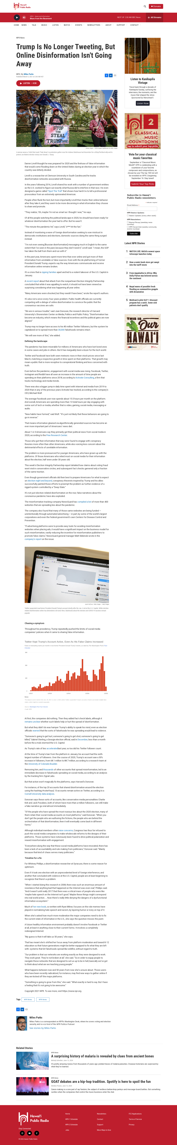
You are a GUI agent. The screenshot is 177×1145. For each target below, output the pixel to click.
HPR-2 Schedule (71, 1125)
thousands (48, 769)
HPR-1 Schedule (71, 1119)
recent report (32, 281)
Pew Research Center (56, 435)
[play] (17, 17)
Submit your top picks (142, 183)
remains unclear (32, 721)
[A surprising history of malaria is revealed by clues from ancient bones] (32, 1061)
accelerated (52, 748)
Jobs (67, 1130)
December (83, 739)
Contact (100, 1119)
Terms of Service (135, 1119)
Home (16, 25)
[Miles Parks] (21, 1023)
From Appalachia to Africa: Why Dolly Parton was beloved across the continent (143, 276)
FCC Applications (135, 1114)
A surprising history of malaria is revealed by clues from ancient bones (102, 1056)
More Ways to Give (104, 1130)
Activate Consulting (84, 377)
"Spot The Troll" (55, 191)
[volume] (24, 17)
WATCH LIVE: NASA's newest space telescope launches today (144, 252)
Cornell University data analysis (39, 794)
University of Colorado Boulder (42, 764)
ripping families (49, 272)
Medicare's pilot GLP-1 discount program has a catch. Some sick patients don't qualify (143, 303)
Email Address (133, 205)
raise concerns (66, 830)
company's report (33, 539)
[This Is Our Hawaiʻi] (143, 332)
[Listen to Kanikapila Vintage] (143, 56)
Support (100, 1125)
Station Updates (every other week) (142, 216)
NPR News (20, 38)
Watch (67, 25)
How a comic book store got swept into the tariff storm (144, 263)
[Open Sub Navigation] (29, 25)
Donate (157, 6)
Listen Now (142, 103)
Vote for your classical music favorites (143, 156)
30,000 (61, 330)
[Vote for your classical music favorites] (143, 131)
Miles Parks (29, 74)
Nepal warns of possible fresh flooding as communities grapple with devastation (143, 289)
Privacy (131, 1125)
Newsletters (101, 1114)
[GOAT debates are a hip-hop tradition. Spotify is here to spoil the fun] (32, 1086)
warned (36, 730)
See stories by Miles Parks (43, 1028)
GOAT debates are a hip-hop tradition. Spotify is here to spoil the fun (101, 1081)
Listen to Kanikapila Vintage (143, 80)
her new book (39, 906)
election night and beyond (40, 480)
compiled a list (84, 501)
